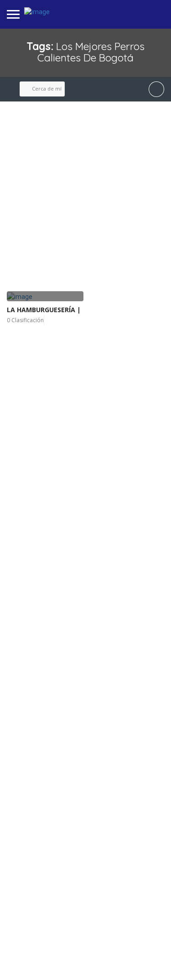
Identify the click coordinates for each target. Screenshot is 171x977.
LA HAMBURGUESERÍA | (44, 309)
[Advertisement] (85, 196)
